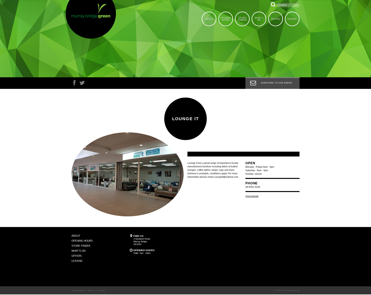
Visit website (252, 196)
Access (91, 290)
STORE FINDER (243, 18)
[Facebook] (74, 84)
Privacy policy (78, 290)
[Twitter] (82, 84)
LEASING (292, 19)
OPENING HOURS (227, 18)
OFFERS (276, 19)
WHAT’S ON (260, 18)
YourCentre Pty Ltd (291, 290)
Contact (101, 290)
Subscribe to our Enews (276, 83)
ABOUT (211, 19)
